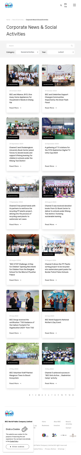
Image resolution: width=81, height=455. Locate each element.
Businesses (45, 425)
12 (69, 395)
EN (65, 4)
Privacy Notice (50, 449)
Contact (68, 428)
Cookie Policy (14, 441)
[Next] (73, 395)
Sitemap (61, 449)
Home (44, 422)
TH (65, 7)
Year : (44, 52)
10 (62, 395)
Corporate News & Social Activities (37, 20)
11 (65, 395)
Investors (57, 425)
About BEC (57, 422)
